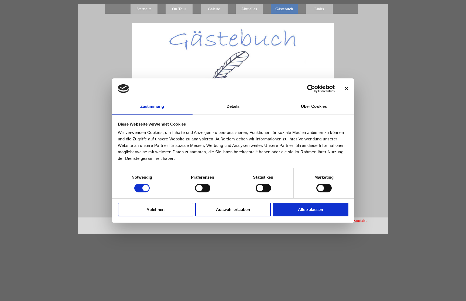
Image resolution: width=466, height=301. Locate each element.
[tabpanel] (370, 220)
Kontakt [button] (359, 220)
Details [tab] (233, 106)
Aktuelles (249, 9)
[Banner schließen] (346, 89)
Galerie (214, 9)
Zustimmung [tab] (152, 106)
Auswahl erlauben (233, 209)
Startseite (144, 9)
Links (319, 9)
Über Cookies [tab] (314, 106)
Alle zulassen (310, 209)
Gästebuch (284, 9)
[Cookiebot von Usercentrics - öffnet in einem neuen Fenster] (311, 89)
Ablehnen (155, 209)
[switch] (202, 188)
